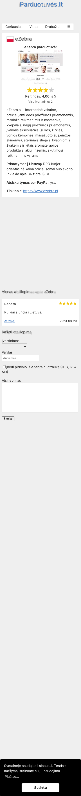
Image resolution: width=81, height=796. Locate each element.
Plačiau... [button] (12, 776)
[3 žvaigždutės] (40, 90)
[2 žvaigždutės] (35, 90)
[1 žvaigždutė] (29, 90)
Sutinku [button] (40, 787)
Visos (33, 27)
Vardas (7, 352)
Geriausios (13, 27)
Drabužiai (52, 27)
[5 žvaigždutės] (51, 90)
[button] (4, 366)
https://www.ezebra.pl (40, 191)
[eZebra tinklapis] (40, 83)
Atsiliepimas (11, 380)
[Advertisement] (40, 243)
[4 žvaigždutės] (46, 90)
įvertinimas (11, 341)
